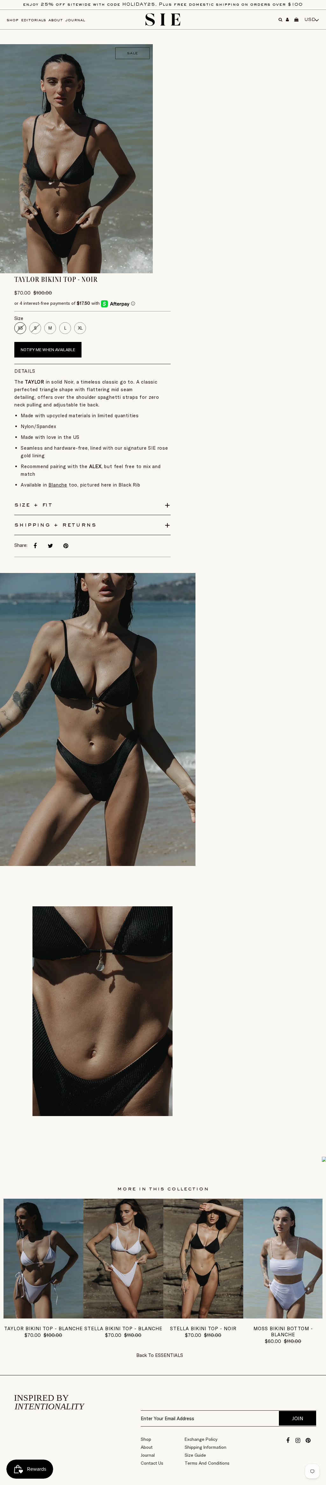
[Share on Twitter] (50, 546)
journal (75, 20)
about (55, 20)
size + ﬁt (33, 505)
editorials (33, 20)
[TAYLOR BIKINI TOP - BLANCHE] (43, 1317)
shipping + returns (55, 525)
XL (80, 327)
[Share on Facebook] (35, 546)
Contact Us (152, 1463)
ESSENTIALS (169, 1355)
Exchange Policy (201, 1439)
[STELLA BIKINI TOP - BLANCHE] (123, 1317)
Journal (148, 1455)
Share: (20, 545)
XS (20, 327)
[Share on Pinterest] (65, 546)
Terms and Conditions (207, 1463)
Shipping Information (205, 1447)
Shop (146, 1439)
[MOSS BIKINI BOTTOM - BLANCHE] (283, 1317)
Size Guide (195, 1455)
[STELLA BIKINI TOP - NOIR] (203, 1317)
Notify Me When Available (48, 349)
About (146, 1447)
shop (12, 20)
